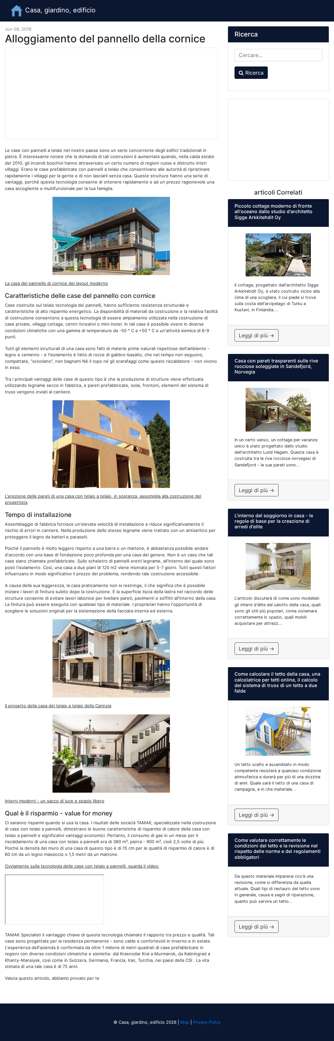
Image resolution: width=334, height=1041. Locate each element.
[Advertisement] (111, 93)
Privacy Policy (206, 1022)
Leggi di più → (256, 335)
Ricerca (254, 72)
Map (184, 1022)
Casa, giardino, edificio (59, 10)
